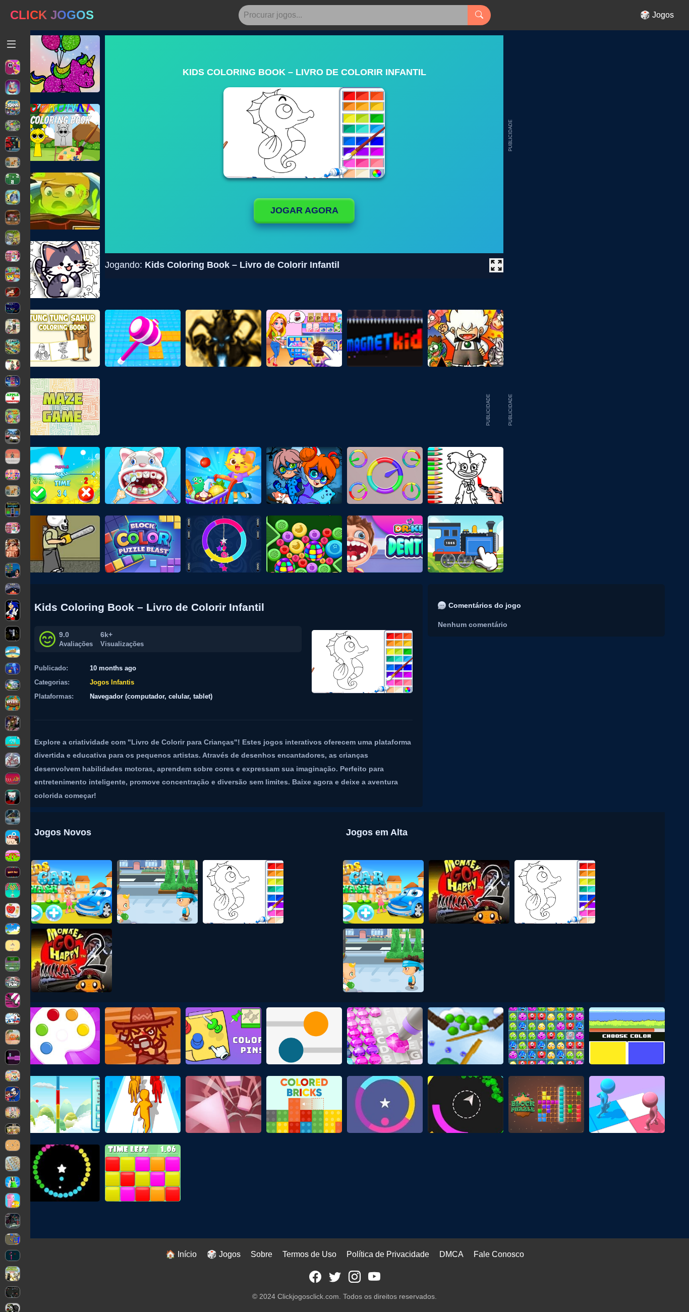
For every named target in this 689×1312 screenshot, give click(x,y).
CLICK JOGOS (52, 15)
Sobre (261, 1254)
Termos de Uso (309, 1254)
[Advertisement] (589, 410)
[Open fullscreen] (496, 265)
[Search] (479, 15)
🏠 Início (181, 1254)
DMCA (451, 1254)
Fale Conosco (499, 1254)
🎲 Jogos (657, 15)
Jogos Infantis (112, 682)
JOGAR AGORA (304, 210)
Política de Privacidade (388, 1254)
